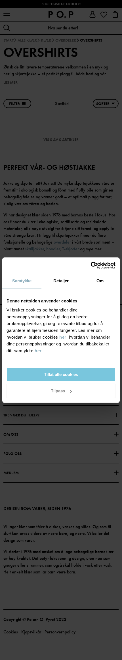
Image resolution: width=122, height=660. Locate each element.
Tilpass (58, 390)
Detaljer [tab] (61, 280)
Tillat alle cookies (61, 374)
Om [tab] (100, 280)
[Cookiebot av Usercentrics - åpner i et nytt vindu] (90, 265)
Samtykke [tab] (22, 280)
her (62, 337)
